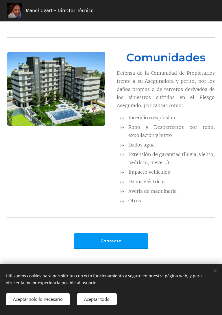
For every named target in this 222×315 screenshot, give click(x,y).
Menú (209, 11)
